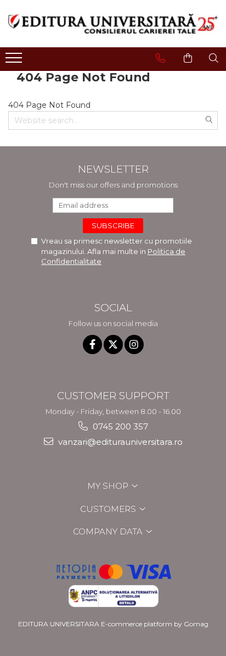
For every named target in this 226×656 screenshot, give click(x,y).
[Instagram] (134, 344)
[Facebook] (92, 344)
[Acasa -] (113, 24)
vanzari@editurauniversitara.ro (119, 442)
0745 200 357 (119, 426)
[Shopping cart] (188, 58)
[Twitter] (113, 344)
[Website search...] (213, 58)
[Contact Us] (160, 58)
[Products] (15, 61)
